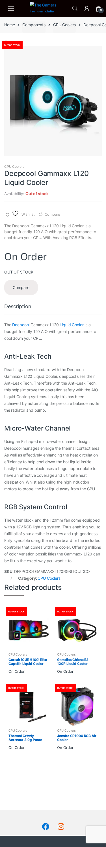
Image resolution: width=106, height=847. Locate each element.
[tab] (17, 308)
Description (17, 306)
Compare (52, 214)
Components (34, 24)
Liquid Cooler (71, 324)
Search (75, 8)
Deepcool (20, 324)
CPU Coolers (64, 24)
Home (9, 24)
